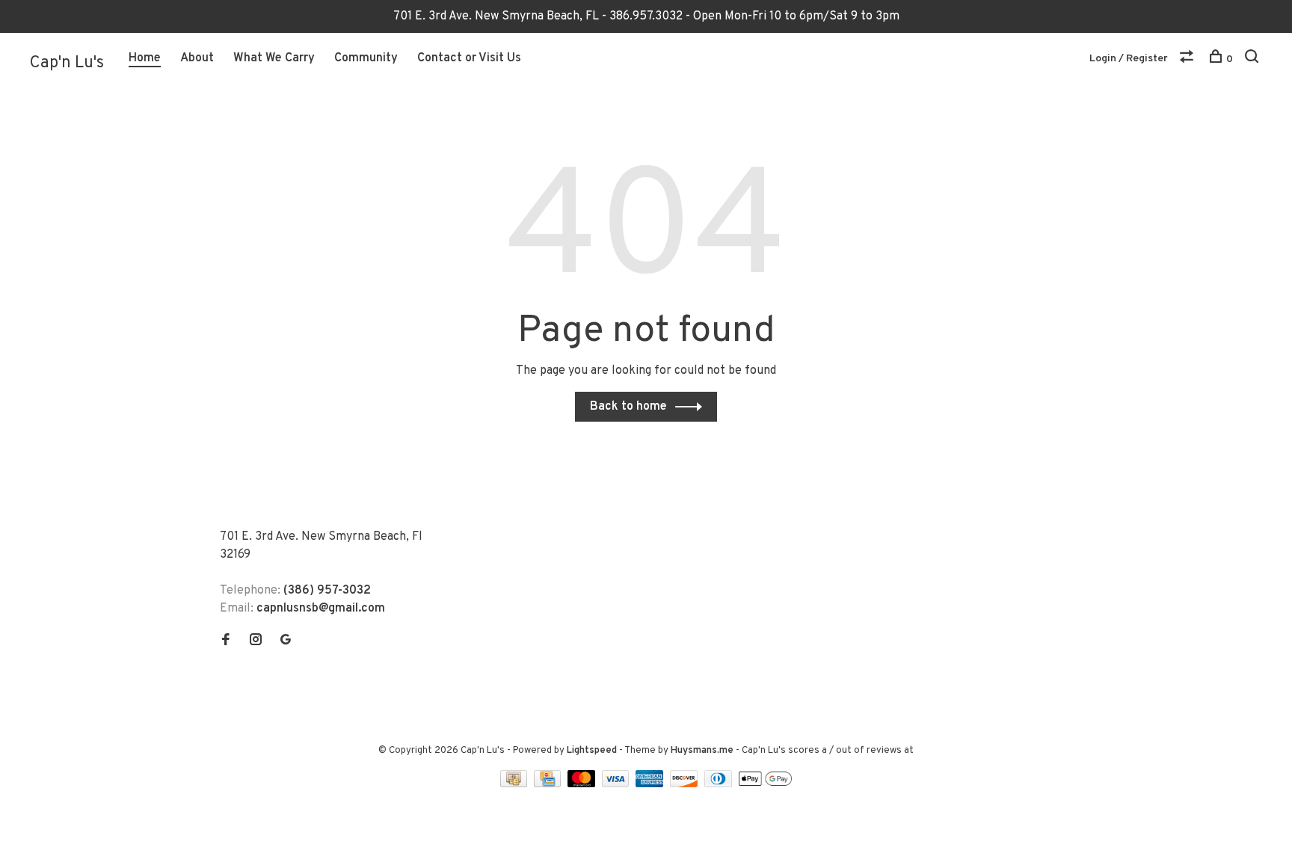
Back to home (628, 406)
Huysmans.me (703, 751)
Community (366, 58)
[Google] (286, 641)
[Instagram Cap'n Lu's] (256, 641)
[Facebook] (226, 641)
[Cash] (515, 784)
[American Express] (651, 784)
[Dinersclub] (720, 784)
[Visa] (617, 784)
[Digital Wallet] (765, 784)
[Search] (1253, 59)
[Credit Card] (549, 784)
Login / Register (1128, 58)
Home (145, 58)
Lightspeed (592, 751)
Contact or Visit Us (469, 58)
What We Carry (274, 58)
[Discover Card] (685, 784)
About (197, 58)
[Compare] (1188, 59)
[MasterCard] (582, 784)
